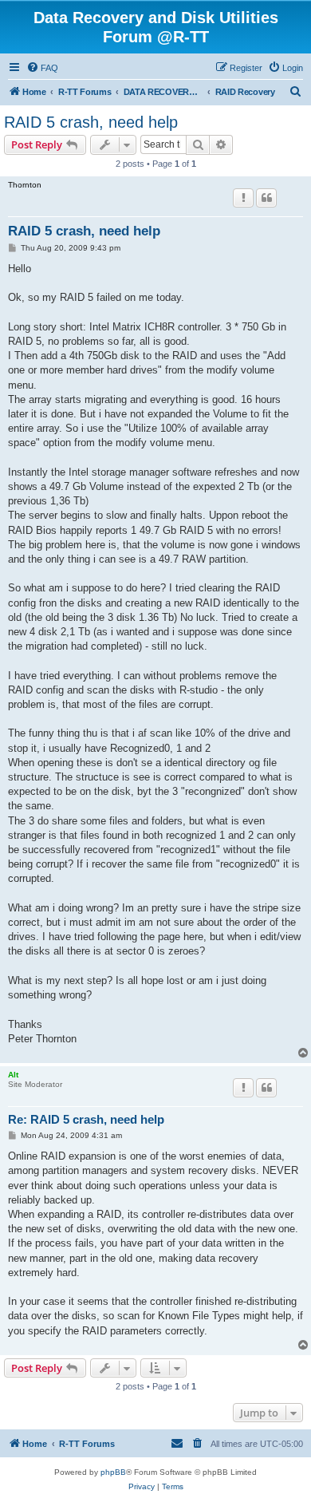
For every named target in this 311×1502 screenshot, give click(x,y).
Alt (13, 1074)
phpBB (113, 1472)
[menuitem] (42, 67)
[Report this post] (243, 198)
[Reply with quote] (266, 198)
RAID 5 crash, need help (91, 122)
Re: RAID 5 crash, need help (86, 1119)
